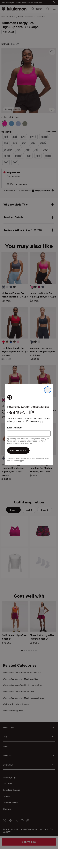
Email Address (15, 427)
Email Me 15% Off (18, 450)
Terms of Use (17, 441)
